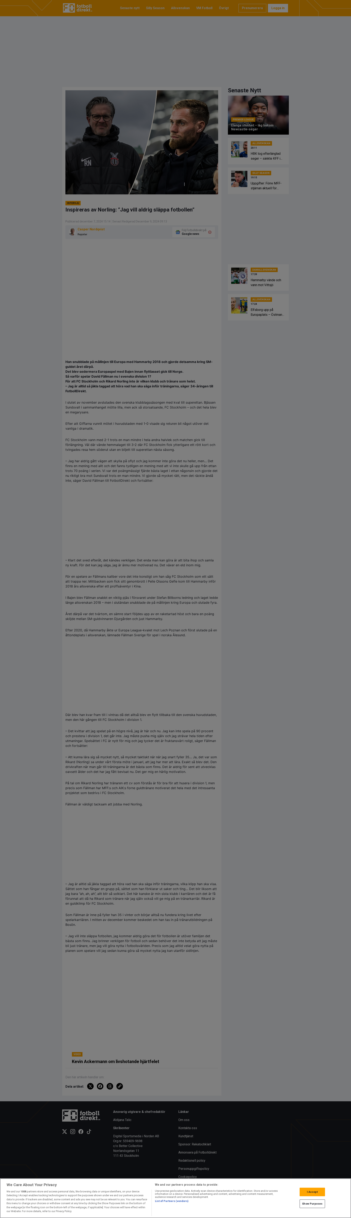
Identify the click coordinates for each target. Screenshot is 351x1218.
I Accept (312, 1191)
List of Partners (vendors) (171, 1201)
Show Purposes (312, 1203)
